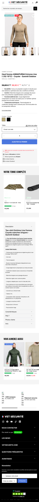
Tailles (3, 125)
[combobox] (10, 481)
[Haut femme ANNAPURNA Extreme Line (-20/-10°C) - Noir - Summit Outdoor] (8, 119)
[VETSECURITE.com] (19, 416)
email (6, 432)
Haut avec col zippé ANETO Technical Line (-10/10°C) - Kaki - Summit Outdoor (13, 371)
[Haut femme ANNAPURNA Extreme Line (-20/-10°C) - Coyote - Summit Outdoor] (3, 119)
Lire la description (6, 110)
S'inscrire (22, 481)
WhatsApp (17, 432)
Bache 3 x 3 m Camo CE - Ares (13, 202)
